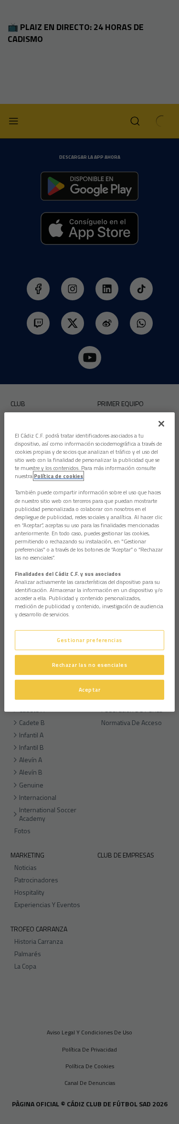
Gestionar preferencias (89, 640)
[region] (89, 562)
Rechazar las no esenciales (89, 665)
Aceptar (90, 689)
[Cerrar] (161, 423)
